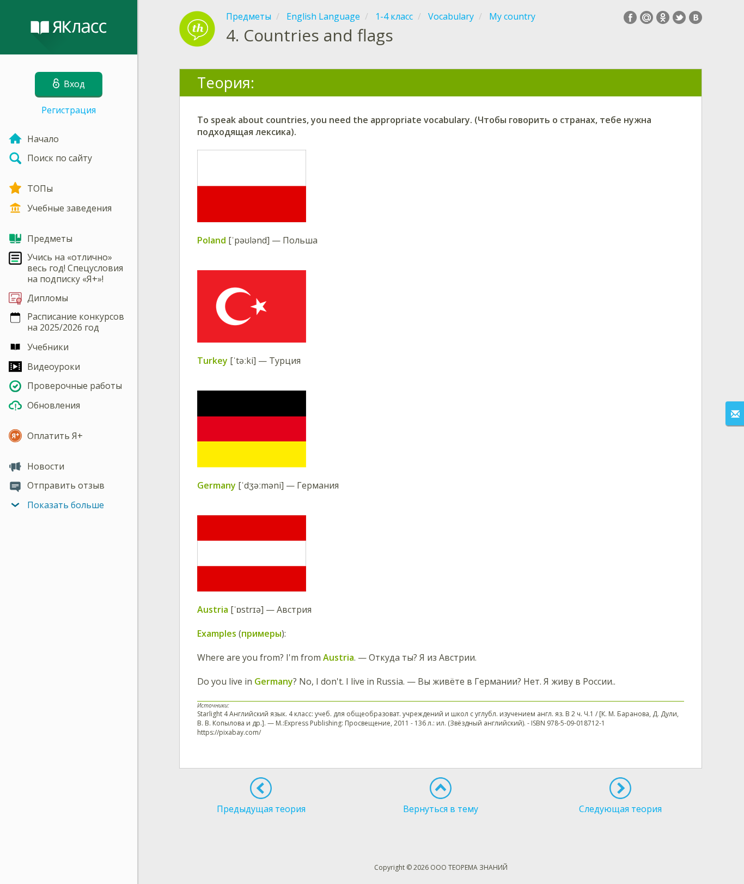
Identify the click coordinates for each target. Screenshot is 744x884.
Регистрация (68, 110)
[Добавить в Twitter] (679, 17)
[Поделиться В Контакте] (695, 17)
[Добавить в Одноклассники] (662, 17)
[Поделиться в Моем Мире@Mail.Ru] (646, 17)
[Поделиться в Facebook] (630, 17)
